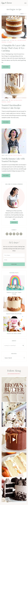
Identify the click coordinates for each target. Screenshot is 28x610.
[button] (25, 2)
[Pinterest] (10, 234)
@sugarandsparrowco (14, 373)
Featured (19, 40)
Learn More (14, 222)
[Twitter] (7, 234)
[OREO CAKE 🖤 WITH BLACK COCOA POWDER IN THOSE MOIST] (14, 489)
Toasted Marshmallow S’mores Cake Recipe (11, 106)
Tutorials (9, 42)
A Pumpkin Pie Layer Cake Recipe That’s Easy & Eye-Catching (13, 48)
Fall (16, 40)
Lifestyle (15, 155)
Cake (13, 40)
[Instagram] (14, 234)
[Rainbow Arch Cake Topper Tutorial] (14, 283)
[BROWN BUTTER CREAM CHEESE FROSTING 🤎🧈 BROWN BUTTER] (14, 389)
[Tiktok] (21, 234)
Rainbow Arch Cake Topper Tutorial (14, 293)
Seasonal (4, 42)
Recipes (24, 40)
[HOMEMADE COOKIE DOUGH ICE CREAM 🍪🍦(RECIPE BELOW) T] (14, 414)
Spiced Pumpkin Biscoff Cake (14, 314)
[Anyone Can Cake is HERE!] (14, 324)
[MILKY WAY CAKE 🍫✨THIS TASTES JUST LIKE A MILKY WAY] (14, 439)
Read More (6, 66)
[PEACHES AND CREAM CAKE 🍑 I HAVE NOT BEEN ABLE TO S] (14, 464)
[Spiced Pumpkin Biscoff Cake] (14, 304)
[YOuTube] (17, 234)
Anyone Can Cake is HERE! (14, 333)
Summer (8, 101)
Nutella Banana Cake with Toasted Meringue (13, 160)
